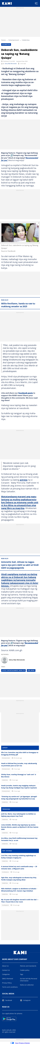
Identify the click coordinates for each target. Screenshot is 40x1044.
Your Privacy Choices (22, 1043)
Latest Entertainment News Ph (13, 670)
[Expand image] (38, 224)
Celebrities (26, 40)
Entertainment (14, 40)
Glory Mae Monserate (11, 63)
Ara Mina (31, 670)
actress (23, 479)
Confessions (5, 872)
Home (3, 40)
